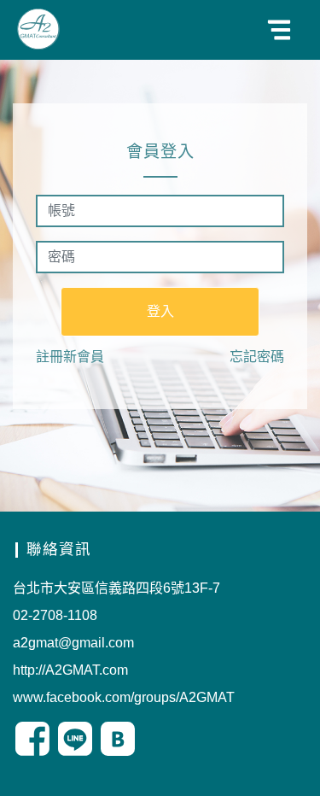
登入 (160, 311)
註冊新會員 (70, 357)
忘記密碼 (257, 357)
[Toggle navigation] (279, 30)
